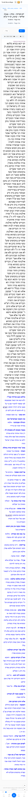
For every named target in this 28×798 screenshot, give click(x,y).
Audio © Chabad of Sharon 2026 (10, 787)
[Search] (15, 2)
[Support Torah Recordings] (19, 2)
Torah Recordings (7, 2)
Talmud (4, 8)
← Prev (6, 30)
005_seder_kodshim (13, 8)
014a (5, 10)
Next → (22, 30)
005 (21, 8)
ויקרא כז (9, 515)
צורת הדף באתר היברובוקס (19, 41)
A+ (24, 785)
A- (24, 789)
